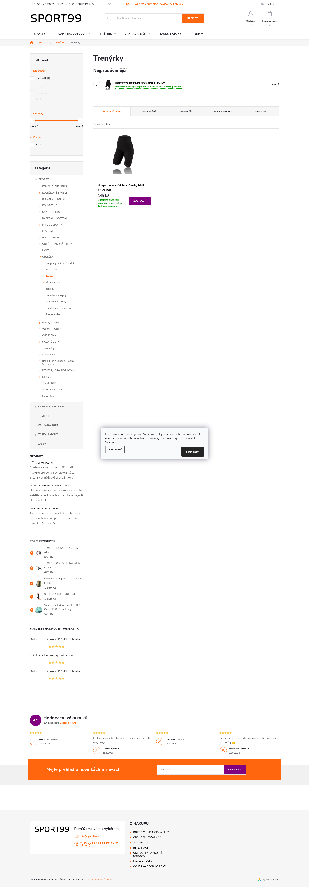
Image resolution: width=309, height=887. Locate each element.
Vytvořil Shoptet (271, 879)
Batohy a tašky (50, 322)
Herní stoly (48, 396)
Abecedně (260, 111)
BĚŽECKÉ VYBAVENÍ (41, 463)
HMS (40, 144)
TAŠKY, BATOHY (48, 434)
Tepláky (50, 289)
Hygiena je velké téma (45, 508)
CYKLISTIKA (49, 335)
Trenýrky (51, 276)
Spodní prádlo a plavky (58, 308)
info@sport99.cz (89, 836)
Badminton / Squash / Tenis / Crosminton (58, 362)
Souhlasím (192, 452)
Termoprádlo (53, 314)
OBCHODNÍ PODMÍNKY (81, 4)
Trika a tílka (52, 269)
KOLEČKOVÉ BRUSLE (54, 192)
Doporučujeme (112, 111)
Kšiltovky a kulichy (56, 301)
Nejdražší (186, 111)
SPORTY (44, 179)
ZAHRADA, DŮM (48, 425)
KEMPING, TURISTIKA (54, 186)
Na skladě (42, 78)
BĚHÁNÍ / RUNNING (53, 199)
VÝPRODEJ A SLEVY (54, 389)
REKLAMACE (140, 847)
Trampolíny (48, 348)
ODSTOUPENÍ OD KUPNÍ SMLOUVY (147, 854)
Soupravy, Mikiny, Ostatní (60, 263)
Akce (39, 87)
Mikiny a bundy (54, 282)
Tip (39, 99)
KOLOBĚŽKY (49, 205)
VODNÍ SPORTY (51, 329)
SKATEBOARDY (51, 212)
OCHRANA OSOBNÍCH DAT (149, 866)
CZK (268, 4)
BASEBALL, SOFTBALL (55, 218)
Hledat (192, 18)
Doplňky (46, 377)
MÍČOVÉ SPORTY (52, 224)
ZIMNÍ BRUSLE (50, 383)
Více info (110, 442)
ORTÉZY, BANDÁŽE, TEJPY (57, 244)
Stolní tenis (48, 354)
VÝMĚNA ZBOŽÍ (142, 842)
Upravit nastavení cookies (99, 879)
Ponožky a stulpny (56, 295)
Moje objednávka (142, 861)
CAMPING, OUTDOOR (51, 406)
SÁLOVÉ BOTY (50, 341)
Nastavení (115, 449)
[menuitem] (42, 33)
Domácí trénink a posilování (49, 485)
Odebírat (234, 769)
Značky (42, 443)
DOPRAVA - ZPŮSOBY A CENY (46, 4)
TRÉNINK (43, 416)
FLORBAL (47, 231)
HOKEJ (46, 250)
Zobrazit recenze (69, 723)
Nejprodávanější (223, 111)
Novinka (41, 93)
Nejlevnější (149, 111)
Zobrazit (139, 201)
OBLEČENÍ (48, 257)
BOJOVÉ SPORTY (52, 237)
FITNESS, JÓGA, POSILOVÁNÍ (59, 370)
